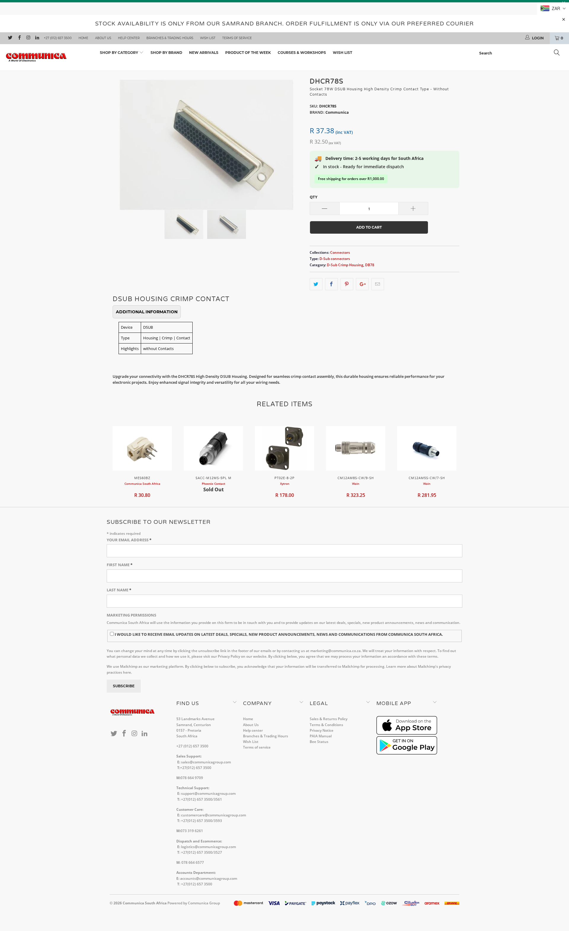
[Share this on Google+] (362, 284)
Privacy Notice (321, 730)
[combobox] (521, 53)
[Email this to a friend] (377, 284)
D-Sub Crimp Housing (345, 264)
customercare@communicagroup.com (213, 815)
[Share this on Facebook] (331, 284)
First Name (119, 564)
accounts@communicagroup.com (208, 878)
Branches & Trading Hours (169, 38)
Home (83, 38)
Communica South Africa (145, 903)
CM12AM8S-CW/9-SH (355, 448)
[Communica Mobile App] (406, 733)
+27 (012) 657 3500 (58, 38)
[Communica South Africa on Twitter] (9, 38)
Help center (129, 38)
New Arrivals (203, 52)
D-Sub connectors (334, 258)
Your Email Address (129, 539)
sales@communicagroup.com (206, 762)
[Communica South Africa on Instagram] (28, 38)
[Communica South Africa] (48, 57)
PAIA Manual (321, 736)
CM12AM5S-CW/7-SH (426, 448)
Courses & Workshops (302, 52)
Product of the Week (248, 52)
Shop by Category (119, 52)
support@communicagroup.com (208, 793)
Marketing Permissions (131, 615)
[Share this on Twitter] (316, 284)
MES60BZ (142, 448)
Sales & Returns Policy (328, 718)
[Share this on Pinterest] (347, 284)
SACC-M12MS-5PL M (213, 448)
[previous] (120, 140)
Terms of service (237, 38)
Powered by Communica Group (193, 903)
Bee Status (319, 741)
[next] (293, 140)
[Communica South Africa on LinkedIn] (36, 38)
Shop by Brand (166, 52)
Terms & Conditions (326, 724)
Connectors (340, 252)
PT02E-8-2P (284, 448)
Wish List (207, 38)
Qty (313, 197)
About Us (103, 38)
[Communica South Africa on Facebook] (18, 38)
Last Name (119, 590)
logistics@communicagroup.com (208, 846)
